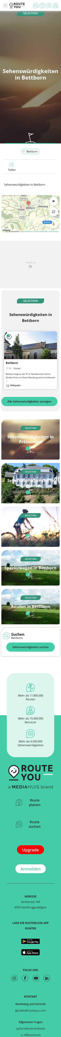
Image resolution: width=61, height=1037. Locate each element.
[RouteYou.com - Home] (17, 5)
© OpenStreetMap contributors (46, 231)
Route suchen (35, 824)
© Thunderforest (26, 231)
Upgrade (30, 850)
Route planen (34, 802)
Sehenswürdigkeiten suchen (30, 647)
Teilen (12, 170)
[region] (30, 214)
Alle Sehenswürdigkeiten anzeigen (29, 401)
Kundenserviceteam (32, 1028)
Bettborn (32, 151)
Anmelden (31, 869)
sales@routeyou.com (32, 1010)
